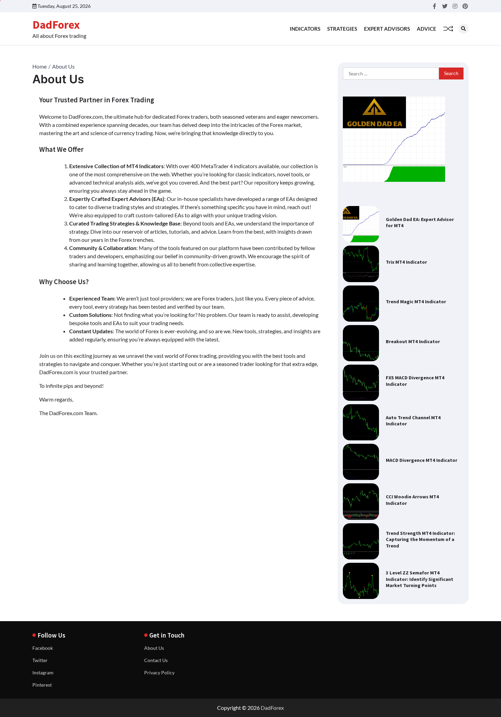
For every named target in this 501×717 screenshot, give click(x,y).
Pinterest (42, 685)
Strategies (342, 29)
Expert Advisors (387, 29)
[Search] (463, 29)
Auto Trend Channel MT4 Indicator (413, 420)
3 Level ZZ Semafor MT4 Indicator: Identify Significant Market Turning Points (419, 579)
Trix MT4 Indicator (406, 262)
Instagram (43, 672)
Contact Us (156, 660)
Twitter (40, 660)
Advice (426, 29)
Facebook (42, 648)
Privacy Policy (159, 672)
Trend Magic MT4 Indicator (416, 301)
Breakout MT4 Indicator (413, 341)
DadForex (56, 24)
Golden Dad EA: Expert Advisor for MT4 (420, 222)
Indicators (305, 29)
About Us (154, 648)
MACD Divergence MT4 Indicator (421, 460)
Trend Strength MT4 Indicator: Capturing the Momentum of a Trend (420, 539)
